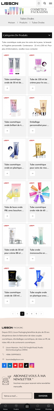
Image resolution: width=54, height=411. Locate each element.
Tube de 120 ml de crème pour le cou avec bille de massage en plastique (38, 81)
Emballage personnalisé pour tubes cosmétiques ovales (39, 123)
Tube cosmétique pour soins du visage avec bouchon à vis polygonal (39, 166)
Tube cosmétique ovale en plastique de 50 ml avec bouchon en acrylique (13, 166)
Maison (11, 22)
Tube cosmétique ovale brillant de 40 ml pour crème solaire (13, 123)
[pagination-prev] (13, 314)
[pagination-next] (41, 314)
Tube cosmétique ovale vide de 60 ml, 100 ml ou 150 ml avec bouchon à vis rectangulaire (39, 209)
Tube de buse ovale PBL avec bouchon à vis (13, 209)
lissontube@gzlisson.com (15, 359)
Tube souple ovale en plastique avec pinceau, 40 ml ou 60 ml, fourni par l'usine (39, 294)
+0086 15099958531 (13, 354)
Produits (23, 22)
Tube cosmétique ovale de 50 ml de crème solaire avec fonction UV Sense (13, 81)
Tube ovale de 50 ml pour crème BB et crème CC (13, 251)
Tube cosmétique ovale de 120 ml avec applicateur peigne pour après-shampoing (13, 294)
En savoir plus (7, 88)
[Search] (44, 3)
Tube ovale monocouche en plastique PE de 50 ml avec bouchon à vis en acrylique (39, 251)
